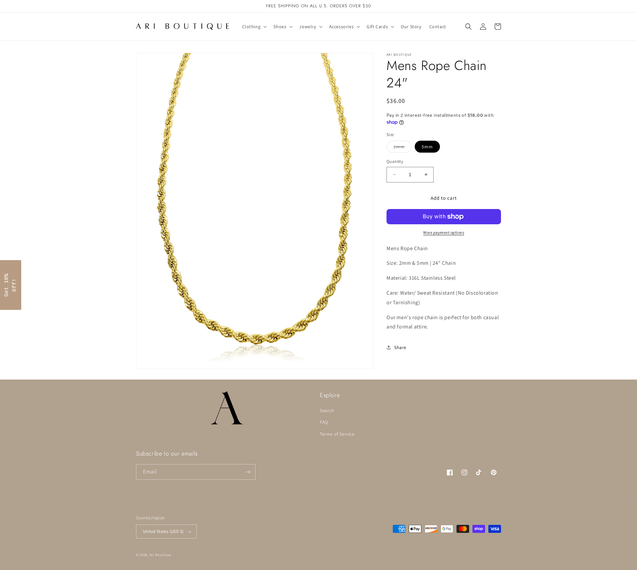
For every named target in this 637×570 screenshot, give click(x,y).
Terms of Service (337, 434)
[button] (254, 27)
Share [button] (400, 347)
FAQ (324, 422)
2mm (402, 148)
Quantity (395, 161)
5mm (427, 147)
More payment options (443, 232)
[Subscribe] (248, 472)
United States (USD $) (163, 531)
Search (327, 410)
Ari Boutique (160, 554)
